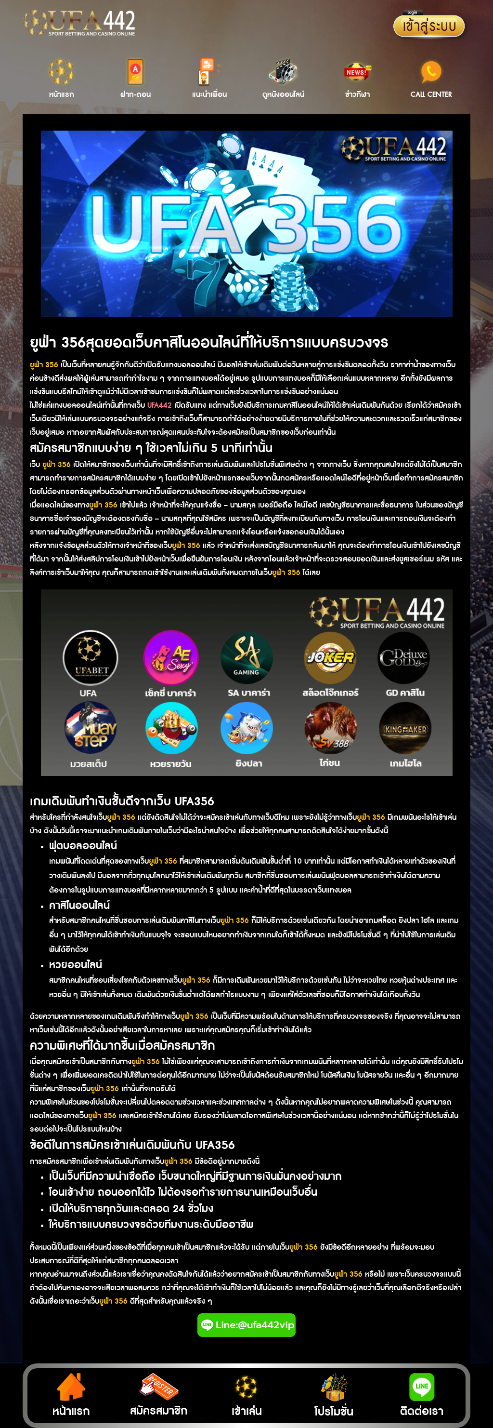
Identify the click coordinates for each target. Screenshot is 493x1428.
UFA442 (160, 405)
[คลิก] (247, 1324)
